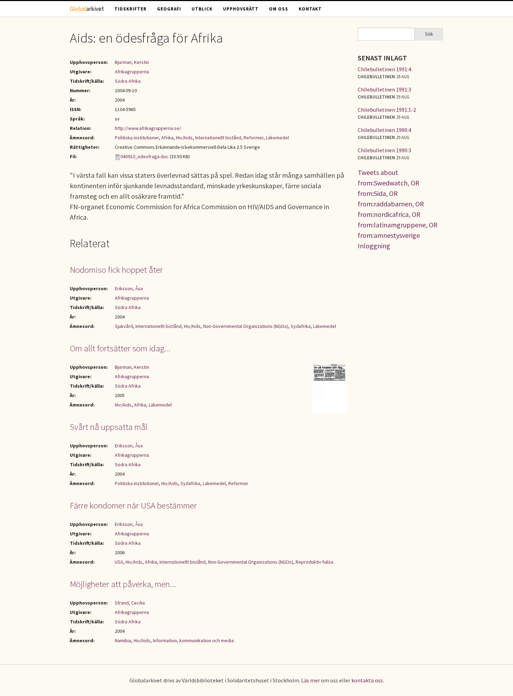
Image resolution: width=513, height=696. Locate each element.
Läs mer (310, 680)
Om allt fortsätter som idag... (120, 348)
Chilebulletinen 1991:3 (384, 89)
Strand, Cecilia (130, 603)
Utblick (202, 9)
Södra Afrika (128, 81)
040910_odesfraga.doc (144, 156)
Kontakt (310, 9)
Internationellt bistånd (218, 137)
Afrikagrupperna (132, 71)
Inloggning (374, 245)
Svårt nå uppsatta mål (109, 426)
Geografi (169, 9)
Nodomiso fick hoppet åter (116, 269)
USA (119, 562)
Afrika (167, 137)
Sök (429, 34)
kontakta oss (367, 680)
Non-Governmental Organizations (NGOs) (245, 326)
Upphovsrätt (241, 9)
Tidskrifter (130, 9)
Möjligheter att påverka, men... (123, 583)
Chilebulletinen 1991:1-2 (387, 109)
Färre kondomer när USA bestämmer (133, 505)
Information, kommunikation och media (193, 640)
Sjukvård (124, 326)
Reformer (253, 137)
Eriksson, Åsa (129, 288)
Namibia (123, 640)
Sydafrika (301, 326)
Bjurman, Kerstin (132, 62)
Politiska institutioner (137, 137)
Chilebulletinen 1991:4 (384, 69)
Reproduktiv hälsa (314, 562)
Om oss (278, 9)
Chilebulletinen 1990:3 (384, 150)
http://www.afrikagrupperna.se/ (148, 128)
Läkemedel (277, 137)
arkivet (87, 9)
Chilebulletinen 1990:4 (384, 129)
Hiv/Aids (184, 137)
